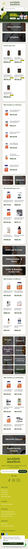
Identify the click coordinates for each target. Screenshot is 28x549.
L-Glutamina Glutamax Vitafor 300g (8, 408)
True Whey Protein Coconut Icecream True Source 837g (8, 236)
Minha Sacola (4, 490)
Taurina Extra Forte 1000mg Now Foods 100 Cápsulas (8, 425)
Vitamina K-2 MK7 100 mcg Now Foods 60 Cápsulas (14, 166)
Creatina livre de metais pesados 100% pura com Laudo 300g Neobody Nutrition (19, 201)
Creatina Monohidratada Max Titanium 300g (19, 218)
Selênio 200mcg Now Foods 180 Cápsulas (18, 292)
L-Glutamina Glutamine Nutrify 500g (19, 408)
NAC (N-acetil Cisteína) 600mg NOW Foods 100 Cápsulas (8, 201)
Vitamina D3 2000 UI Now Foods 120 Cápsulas (15, 122)
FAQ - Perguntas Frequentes (7, 526)
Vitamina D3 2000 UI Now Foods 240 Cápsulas (15, 111)
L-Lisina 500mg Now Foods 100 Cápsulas (18, 390)
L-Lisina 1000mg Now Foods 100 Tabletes (8, 390)
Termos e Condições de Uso (7, 512)
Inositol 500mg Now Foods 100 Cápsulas (14, 144)
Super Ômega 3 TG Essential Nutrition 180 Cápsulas (8, 58)
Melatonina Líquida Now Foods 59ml (19, 236)
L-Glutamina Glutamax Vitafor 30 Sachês (19, 425)
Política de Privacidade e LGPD (8, 514)
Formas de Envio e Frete (6, 516)
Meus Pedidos (4, 492)
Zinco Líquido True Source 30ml (7, 327)
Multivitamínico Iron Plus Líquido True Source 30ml (8, 309)
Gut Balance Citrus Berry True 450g (18, 309)
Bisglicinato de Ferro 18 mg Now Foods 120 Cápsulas (8, 292)
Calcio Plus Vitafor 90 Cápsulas (18, 327)
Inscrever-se (23, 471)
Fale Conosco (4, 523)
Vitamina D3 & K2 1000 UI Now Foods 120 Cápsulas (15, 133)
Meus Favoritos (4, 494)
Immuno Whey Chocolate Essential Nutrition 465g (18, 58)
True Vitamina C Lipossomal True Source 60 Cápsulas (15, 155)
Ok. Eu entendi (13, 543)
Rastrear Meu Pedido (6, 496)
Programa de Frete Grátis (7, 504)
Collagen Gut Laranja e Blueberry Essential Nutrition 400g (19, 76)
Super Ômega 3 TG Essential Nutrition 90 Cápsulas (8, 76)
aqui (7, 540)
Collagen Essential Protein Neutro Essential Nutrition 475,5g (9, 93)
